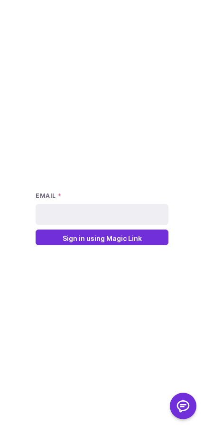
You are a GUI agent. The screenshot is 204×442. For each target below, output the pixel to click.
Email (48, 195)
